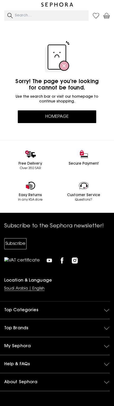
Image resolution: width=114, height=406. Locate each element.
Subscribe (15, 244)
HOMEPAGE (57, 117)
